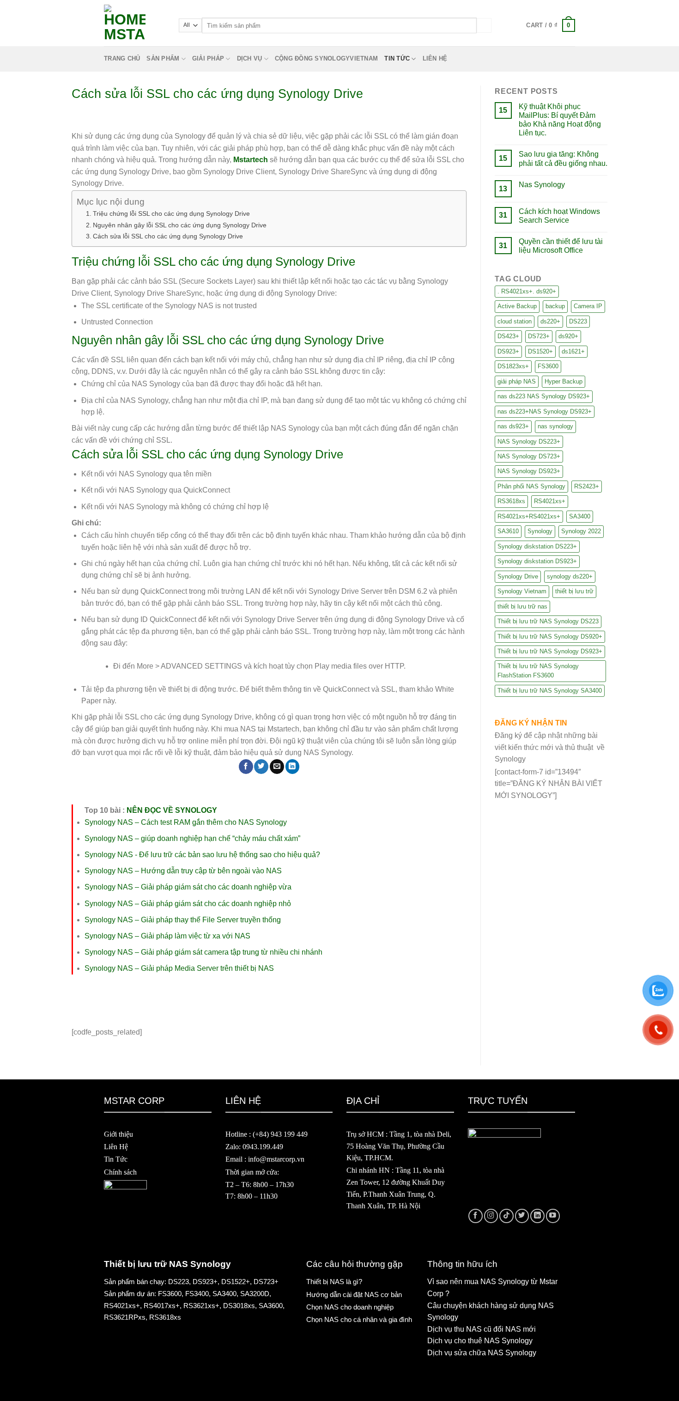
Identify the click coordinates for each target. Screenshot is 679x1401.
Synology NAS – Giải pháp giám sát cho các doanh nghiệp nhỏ (188, 904)
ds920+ (568, 336)
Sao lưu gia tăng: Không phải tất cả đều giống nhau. (563, 158)
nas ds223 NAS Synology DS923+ (543, 396)
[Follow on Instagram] (491, 1216)
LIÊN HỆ (435, 58)
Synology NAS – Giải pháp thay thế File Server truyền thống (183, 920)
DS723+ (539, 336)
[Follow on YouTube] (553, 1216)
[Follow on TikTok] (506, 1216)
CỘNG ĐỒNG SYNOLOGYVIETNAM (326, 58)
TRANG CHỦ (122, 58)
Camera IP (588, 306)
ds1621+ (573, 351)
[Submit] (484, 25)
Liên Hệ (116, 1147)
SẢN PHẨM (162, 58)
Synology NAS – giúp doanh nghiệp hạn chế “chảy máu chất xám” (192, 838)
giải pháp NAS (516, 381)
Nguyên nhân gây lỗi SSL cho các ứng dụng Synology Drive (180, 225)
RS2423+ (586, 486)
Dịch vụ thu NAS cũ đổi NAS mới (481, 1329)
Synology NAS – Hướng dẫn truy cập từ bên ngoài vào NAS (183, 871)
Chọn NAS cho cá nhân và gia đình (359, 1319)
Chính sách (120, 1172)
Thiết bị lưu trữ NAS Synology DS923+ (549, 651)
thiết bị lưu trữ (574, 591)
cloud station (514, 321)
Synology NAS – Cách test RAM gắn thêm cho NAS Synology (186, 822)
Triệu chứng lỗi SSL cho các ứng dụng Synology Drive (171, 213)
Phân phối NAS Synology (531, 486)
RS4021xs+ (549, 501)
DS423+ (508, 336)
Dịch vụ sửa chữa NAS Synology (481, 1353)
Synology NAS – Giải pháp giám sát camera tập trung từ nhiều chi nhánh (203, 952)
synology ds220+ (570, 576)
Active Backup (517, 306)
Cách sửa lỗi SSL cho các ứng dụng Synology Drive (168, 236)
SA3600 (271, 1306)
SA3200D (254, 1293)
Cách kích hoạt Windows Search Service (559, 215)
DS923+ (508, 351)
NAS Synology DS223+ (528, 441)
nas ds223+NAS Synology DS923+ (544, 411)
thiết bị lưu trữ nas (522, 606)
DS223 (578, 321)
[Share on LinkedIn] (292, 766)
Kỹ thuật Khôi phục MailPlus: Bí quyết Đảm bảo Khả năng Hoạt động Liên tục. (560, 120)
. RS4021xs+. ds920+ (526, 291)
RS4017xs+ (162, 1306)
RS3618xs (511, 501)
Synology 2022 (581, 531)
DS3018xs (239, 1306)
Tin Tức (115, 1159)
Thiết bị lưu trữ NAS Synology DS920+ (549, 636)
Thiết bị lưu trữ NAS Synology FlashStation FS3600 (538, 671)
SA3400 (579, 516)
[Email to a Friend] (277, 766)
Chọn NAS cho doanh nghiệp (350, 1307)
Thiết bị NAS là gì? (334, 1281)
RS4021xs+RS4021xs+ (528, 516)
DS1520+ (540, 351)
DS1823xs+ (513, 366)
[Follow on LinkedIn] (537, 1216)
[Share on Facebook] (246, 766)
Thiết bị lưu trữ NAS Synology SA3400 (549, 690)
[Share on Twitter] (261, 766)
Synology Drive (517, 576)
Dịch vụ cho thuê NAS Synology (480, 1341)
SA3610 (508, 531)
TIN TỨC (397, 58)
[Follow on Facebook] (475, 1216)
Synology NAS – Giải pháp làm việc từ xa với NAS (167, 936)
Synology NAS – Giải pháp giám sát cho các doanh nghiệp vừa (188, 887)
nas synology (555, 426)
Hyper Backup (563, 381)
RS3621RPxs (125, 1317)
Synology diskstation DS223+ (537, 546)
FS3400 (197, 1293)
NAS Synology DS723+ (528, 456)
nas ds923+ (513, 426)
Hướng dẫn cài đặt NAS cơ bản (354, 1294)
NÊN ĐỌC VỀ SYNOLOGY (172, 810)
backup (555, 306)
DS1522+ (235, 1281)
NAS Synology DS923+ (528, 471)
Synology (539, 531)
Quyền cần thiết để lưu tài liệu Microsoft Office (561, 246)
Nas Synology (542, 185)
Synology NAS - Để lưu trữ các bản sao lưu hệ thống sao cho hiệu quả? (202, 855)
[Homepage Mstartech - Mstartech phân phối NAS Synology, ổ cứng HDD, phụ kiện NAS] (134, 25)
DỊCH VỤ (249, 58)
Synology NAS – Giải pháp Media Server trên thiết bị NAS (179, 968)
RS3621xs (199, 1306)
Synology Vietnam (521, 591)
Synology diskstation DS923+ (537, 561)
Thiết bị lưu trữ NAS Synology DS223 (548, 621)
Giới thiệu (118, 1134)
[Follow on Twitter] (522, 1216)
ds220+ (550, 321)
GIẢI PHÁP (208, 58)
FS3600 (548, 366)
